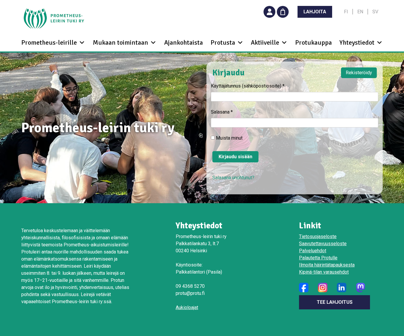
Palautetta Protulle (318, 258)
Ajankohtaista (183, 42)
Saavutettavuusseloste (323, 243)
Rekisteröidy (359, 72)
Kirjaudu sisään (235, 156)
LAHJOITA (314, 11)
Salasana (222, 112)
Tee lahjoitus (335, 302)
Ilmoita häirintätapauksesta (327, 265)
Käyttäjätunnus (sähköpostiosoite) (248, 86)
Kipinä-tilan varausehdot (324, 272)
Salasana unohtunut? (233, 177)
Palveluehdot (312, 250)
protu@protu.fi (190, 293)
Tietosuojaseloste (318, 236)
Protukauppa (313, 42)
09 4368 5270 (190, 286)
